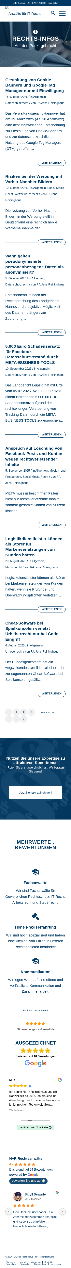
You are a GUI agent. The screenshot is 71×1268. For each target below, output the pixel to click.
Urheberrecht (13, 651)
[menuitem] (51, 14)
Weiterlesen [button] (16, 1110)
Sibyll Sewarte (35, 1194)
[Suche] (51, 14)
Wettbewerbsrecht (26, 194)
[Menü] (60, 14)
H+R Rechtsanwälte (25, 1159)
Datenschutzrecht (16, 103)
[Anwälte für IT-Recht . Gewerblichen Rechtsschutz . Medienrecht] (29, 14)
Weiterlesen (52, 162)
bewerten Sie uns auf (26, 1180)
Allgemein (39, 96)
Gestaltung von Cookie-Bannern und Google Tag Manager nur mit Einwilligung (34, 85)
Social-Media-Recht (35, 476)
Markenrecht (13, 567)
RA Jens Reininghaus (50, 103)
